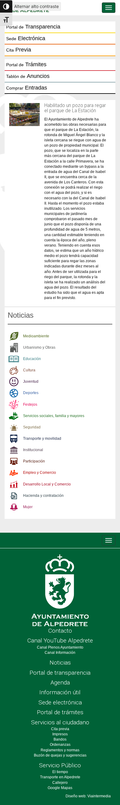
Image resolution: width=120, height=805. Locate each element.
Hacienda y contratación (43, 495)
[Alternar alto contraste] (6, 6)
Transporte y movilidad (42, 438)
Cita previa (60, 729)
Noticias (60, 662)
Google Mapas (60, 788)
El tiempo (60, 772)
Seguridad (32, 427)
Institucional (33, 450)
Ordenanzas (60, 744)
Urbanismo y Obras (39, 347)
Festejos (30, 404)
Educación (32, 359)
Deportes (30, 393)
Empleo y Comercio (39, 472)
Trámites (26, 64)
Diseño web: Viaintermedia (88, 796)
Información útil (60, 692)
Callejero (60, 782)
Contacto (60, 630)
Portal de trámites (60, 712)
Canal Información (60, 652)
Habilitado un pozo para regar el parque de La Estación (75, 108)
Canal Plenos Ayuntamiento (60, 647)
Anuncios (28, 76)
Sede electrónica (60, 702)
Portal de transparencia (60, 672)
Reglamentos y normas (60, 750)
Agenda (60, 682)
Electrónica (25, 38)
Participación (34, 461)
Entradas (26, 88)
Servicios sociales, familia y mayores (53, 416)
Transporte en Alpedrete (60, 777)
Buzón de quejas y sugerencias (60, 755)
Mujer (28, 507)
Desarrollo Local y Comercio (47, 484)
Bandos (60, 739)
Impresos (60, 734)
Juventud (30, 381)
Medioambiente (36, 336)
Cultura (29, 370)
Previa (18, 50)
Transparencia (33, 27)
